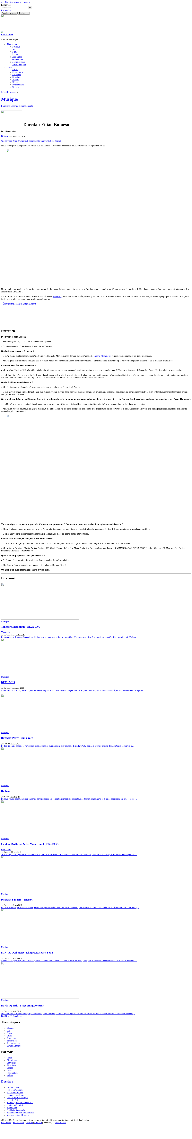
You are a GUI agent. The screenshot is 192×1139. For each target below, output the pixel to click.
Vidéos (15, 79)
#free (15, 141)
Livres (15, 54)
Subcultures (12, 1107)
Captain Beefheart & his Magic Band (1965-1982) (29, 843)
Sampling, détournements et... (20, 1102)
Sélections (16, 77)
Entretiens (16, 74)
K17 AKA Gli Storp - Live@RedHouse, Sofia (27, 952)
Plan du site (6, 1122)
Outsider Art (12, 1100)
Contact (29, 1122)
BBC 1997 (6, 849)
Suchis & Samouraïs (16, 1110)
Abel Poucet (60, 1122)
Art (13, 49)
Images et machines (15, 1095)
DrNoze (4, 136)
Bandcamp (57, 296)
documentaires (18, 62)
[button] (6, 10)
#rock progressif (30, 141)
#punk (41, 141)
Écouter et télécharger (19, 304)
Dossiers (7, 1081)
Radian (5, 791)
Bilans (15, 82)
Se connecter (18, 1122)
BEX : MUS (8, 682)
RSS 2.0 (38, 1122)
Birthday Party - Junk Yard (17, 737)
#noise (4, 141)
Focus (15, 69)
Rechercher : (6, 5)
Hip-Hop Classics (14, 1090)
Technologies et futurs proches (20, 1112)
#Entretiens (49, 141)
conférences (17, 59)
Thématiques (16, 1016)
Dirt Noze (5, 1016)
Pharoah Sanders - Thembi (16, 899)
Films (14, 52)
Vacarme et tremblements (22, 106)
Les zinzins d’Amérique (17, 1097)
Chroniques (17, 72)
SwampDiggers (19, 64)
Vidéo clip (5, 632)
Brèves (15, 87)
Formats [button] (10, 67)
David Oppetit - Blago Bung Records (22, 1005)
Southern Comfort (15, 1105)
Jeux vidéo (17, 57)
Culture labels (13, 1087)
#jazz (9, 141)
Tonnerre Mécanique (101, 356)
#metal (58, 141)
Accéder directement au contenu (15, 2)
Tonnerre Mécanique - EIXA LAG (20, 626)
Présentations (18, 84)
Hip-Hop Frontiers (15, 1092)
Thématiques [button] (12, 44)
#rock (20, 141)
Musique (16, 47)
